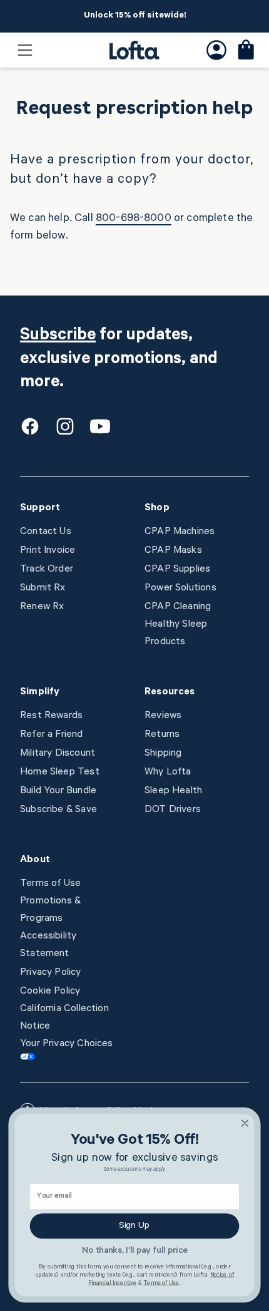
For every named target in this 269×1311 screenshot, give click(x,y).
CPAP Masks (173, 551)
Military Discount (57, 753)
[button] (25, 50)
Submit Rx (43, 588)
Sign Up (134, 1226)
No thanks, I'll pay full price (135, 1252)
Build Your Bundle (58, 791)
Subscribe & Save (58, 810)
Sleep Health (173, 791)
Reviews (163, 716)
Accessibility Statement (48, 945)
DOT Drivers (173, 810)
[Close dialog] (245, 1123)
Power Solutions (180, 588)
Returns (162, 735)
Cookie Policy (50, 991)
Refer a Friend (51, 735)
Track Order (46, 569)
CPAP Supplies (177, 569)
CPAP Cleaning (178, 607)
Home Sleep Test (59, 772)
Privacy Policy (50, 973)
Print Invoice (47, 551)
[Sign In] (216, 50)
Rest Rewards (51, 716)
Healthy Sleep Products (176, 633)
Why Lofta (168, 772)
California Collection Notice (64, 1018)
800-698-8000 (133, 219)
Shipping (163, 753)
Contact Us (45, 532)
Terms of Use (50, 884)
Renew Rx (42, 607)
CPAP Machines (180, 532)
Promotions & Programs (50, 910)
